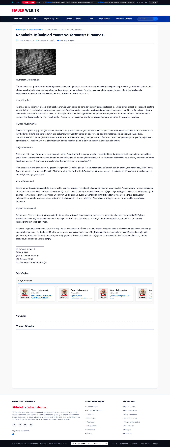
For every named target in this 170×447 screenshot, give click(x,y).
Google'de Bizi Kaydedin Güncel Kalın (90, 443)
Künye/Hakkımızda (94, 410)
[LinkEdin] (137, 2)
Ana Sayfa (18, 19)
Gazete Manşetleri (132, 422)
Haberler (32, 19)
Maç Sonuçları (131, 414)
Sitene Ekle (91, 418)
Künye (115, 443)
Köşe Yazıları (104, 19)
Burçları (128, 430)
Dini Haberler (35, 29)
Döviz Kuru (129, 426)
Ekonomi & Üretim (73, 19)
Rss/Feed (90, 422)
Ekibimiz (90, 414)
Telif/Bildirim (92, 426)
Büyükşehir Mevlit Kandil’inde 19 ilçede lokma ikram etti (57, 2)
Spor (91, 19)
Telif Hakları (145, 443)
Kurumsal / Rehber (124, 19)
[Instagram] (142, 2)
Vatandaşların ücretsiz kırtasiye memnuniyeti (105, 2)
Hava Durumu (130, 407)
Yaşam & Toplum (51, 19)
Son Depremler (131, 418)
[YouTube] (146, 2)
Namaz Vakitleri (131, 410)
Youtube (128, 433)
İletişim (16, 2)
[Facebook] (139, 2)
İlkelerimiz (91, 430)
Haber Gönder (92, 407)
